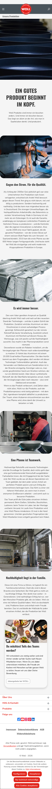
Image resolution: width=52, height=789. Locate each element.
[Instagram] (26, 719)
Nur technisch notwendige (26, 779)
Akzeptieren (35, 774)
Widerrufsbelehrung (26, 733)
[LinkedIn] (33, 719)
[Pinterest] (29, 719)
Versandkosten (9, 746)
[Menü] (3, 9)
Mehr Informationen (33, 769)
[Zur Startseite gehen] (26, 9)
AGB (42, 729)
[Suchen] (49, 9)
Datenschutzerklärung (28, 729)
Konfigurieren (19, 774)
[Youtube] (22, 719)
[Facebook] (19, 719)
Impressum (11, 729)
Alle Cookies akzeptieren (27, 785)
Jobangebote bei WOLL (18, 681)
